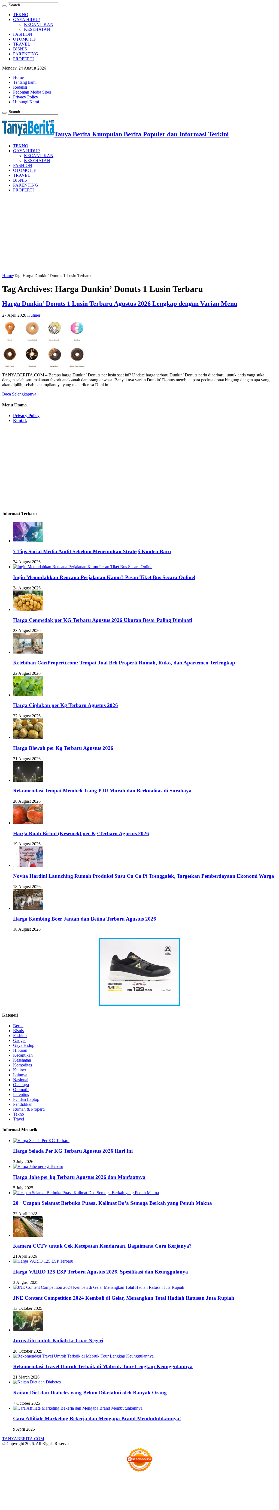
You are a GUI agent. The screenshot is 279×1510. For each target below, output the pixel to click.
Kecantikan (23, 1055)
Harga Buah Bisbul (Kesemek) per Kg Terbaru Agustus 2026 (81, 833)
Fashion (20, 1035)
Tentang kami (25, 82)
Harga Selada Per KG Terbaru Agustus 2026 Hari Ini (73, 1151)
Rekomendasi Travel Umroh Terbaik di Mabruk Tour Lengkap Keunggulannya (103, 1366)
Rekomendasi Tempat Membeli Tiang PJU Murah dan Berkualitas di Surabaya (102, 790)
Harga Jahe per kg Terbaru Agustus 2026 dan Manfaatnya (79, 1177)
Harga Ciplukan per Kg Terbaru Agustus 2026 (65, 705)
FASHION (22, 34)
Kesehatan (22, 1060)
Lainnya (20, 1074)
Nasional (20, 1079)
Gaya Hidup (23, 1045)
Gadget (19, 1040)
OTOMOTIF (24, 39)
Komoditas (22, 1065)
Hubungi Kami (26, 102)
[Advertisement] (139, 235)
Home (18, 77)
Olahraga (21, 1084)
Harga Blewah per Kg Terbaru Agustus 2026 (63, 748)
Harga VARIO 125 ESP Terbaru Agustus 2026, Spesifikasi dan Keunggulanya (100, 1272)
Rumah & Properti (29, 1109)
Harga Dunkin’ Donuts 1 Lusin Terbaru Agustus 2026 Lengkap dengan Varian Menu (119, 303)
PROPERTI (23, 58)
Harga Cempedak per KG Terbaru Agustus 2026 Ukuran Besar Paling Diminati (102, 620)
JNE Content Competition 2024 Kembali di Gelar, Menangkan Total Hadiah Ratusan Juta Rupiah (123, 1298)
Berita (18, 1025)
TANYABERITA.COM (23, 1438)
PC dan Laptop (26, 1099)
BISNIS (20, 49)
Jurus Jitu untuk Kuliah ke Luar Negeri (58, 1340)
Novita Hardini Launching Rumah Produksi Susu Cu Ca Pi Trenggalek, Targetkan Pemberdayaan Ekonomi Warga (143, 876)
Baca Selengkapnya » (21, 394)
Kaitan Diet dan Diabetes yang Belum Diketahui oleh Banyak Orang (90, 1392)
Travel (18, 1119)
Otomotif (21, 1089)
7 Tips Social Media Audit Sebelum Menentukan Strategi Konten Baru (92, 551)
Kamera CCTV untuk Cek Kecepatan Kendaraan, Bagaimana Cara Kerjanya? (102, 1246)
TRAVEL (21, 44)
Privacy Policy (25, 97)
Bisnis (18, 1030)
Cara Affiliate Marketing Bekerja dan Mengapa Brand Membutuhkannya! (97, 1418)
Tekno (18, 1114)
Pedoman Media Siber (32, 92)
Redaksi (20, 87)
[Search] (4, 6)
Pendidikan (22, 1104)
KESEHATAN (37, 29)
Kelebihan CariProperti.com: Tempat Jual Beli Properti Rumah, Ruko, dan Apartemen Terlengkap (124, 663)
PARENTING (25, 54)
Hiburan (20, 1050)
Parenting (21, 1094)
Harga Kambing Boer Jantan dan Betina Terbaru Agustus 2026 (84, 919)
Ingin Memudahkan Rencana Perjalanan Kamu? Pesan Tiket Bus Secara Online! (104, 577)
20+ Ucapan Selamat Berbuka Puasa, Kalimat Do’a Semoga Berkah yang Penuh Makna (112, 1203)
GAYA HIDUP (26, 19)
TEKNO (20, 14)
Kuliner (33, 315)
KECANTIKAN (38, 24)
